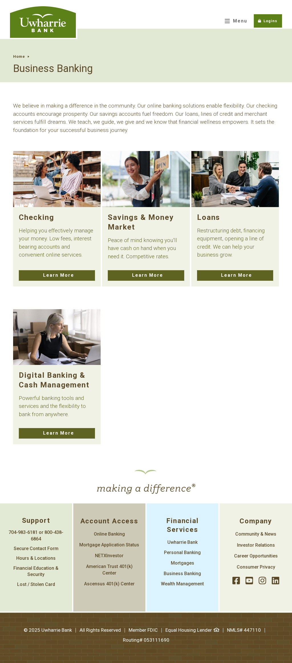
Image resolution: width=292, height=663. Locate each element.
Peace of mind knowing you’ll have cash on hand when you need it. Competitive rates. (142, 248)
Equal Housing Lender (188, 630)
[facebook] (236, 581)
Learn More (58, 275)
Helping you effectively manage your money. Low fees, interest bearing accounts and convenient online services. (56, 242)
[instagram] (262, 581)
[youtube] (249, 581)
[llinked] (275, 581)
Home (19, 56)
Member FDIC (143, 630)
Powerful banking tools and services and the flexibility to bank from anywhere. (52, 406)
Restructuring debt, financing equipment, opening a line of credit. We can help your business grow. (231, 242)
